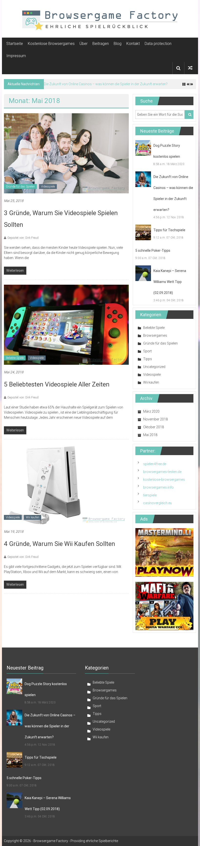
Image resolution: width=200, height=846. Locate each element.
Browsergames (155, 335)
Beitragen (100, 43)
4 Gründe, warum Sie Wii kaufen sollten (59, 543)
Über (84, 43)
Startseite (14, 43)
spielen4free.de (154, 464)
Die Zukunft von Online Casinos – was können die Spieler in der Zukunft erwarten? (106, 84)
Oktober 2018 (153, 427)
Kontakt (133, 43)
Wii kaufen (32, 517)
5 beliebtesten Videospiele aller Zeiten (57, 384)
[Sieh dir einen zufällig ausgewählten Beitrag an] (190, 68)
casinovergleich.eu (157, 503)
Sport (147, 351)
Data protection (158, 43)
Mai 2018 (150, 435)
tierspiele (150, 495)
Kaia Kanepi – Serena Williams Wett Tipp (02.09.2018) (169, 282)
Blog (117, 43)
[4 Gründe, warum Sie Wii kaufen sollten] (66, 484)
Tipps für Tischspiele (169, 230)
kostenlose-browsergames (164, 479)
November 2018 (155, 419)
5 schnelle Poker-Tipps (152, 250)
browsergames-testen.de (162, 472)
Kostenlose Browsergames (51, 43)
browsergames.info (158, 487)
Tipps (147, 359)
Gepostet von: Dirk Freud (23, 238)
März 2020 (151, 411)
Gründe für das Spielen (20, 186)
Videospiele (48, 186)
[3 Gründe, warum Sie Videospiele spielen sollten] (66, 153)
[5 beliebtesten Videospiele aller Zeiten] (66, 324)
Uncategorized (154, 367)
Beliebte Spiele (15, 358)
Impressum (16, 55)
